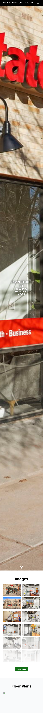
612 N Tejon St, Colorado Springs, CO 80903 (20, 3)
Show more (21, 669)
